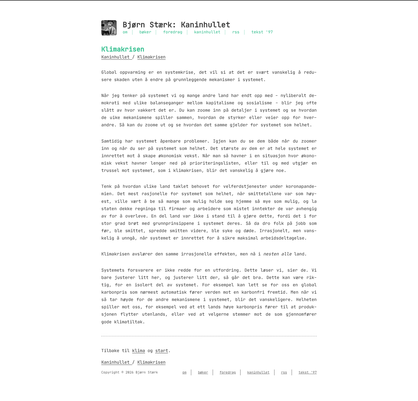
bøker (145, 32)
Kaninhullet (205, 24)
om (125, 32)
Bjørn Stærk (147, 24)
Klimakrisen (151, 57)
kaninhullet (207, 32)
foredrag (172, 32)
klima (138, 350)
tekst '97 (262, 32)
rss (235, 32)
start (161, 350)
